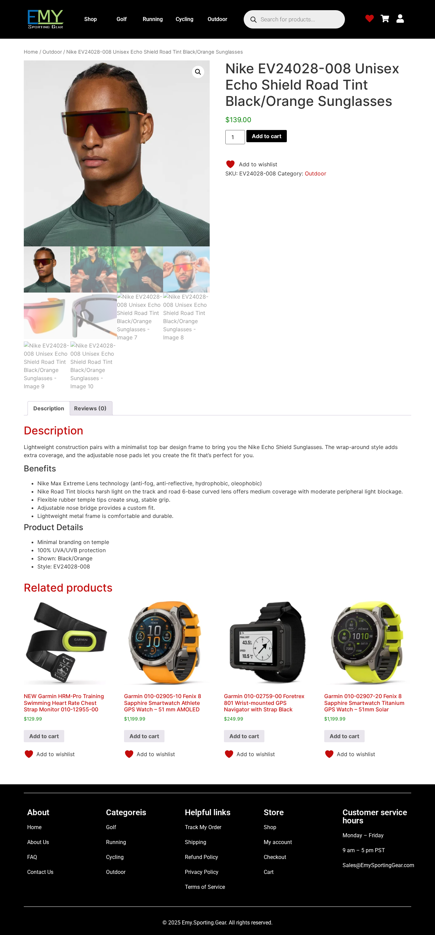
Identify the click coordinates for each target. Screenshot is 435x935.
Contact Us (40, 872)
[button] (198, 72)
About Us (38, 842)
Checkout (275, 857)
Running (153, 19)
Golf (122, 19)
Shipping (195, 842)
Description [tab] (48, 408)
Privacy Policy (202, 872)
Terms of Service (205, 887)
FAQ (32, 857)
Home (31, 52)
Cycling (184, 19)
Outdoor (217, 19)
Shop (90, 19)
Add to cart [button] (44, 736)
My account (278, 842)
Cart (269, 872)
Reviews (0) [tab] (90, 408)
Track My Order (203, 827)
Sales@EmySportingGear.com (378, 865)
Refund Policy (201, 857)
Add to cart (266, 136)
